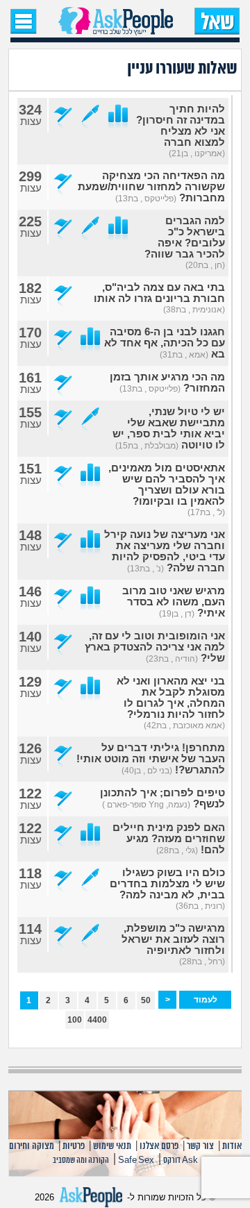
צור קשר (200, 1146)
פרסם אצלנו (159, 1146)
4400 (97, 1020)
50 (146, 1000)
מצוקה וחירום (31, 1146)
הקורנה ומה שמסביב (81, 1160)
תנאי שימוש (112, 1146)
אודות (232, 1146)
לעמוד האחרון (205, 1002)
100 (74, 1020)
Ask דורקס (180, 1160)
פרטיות (73, 1146)
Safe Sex (136, 1160)
